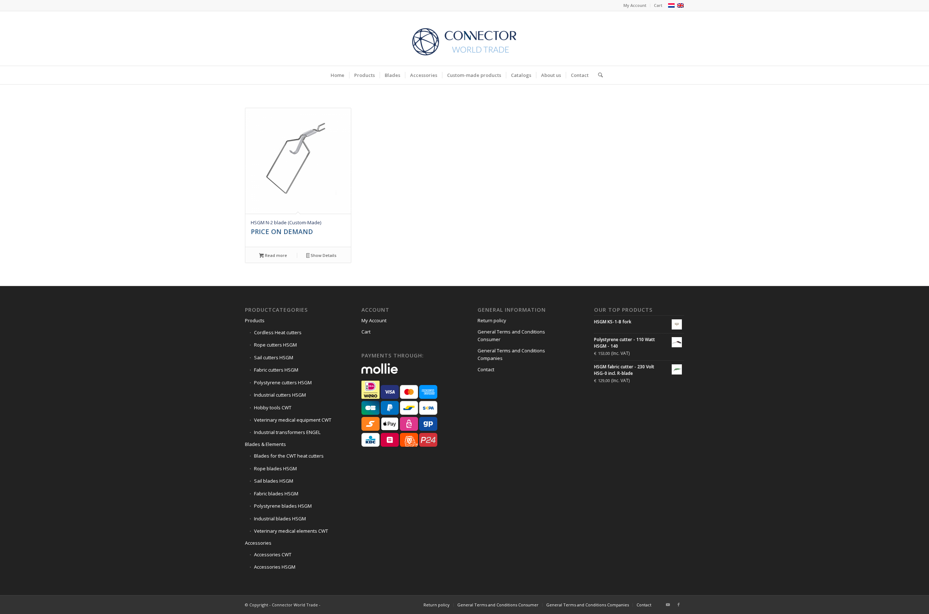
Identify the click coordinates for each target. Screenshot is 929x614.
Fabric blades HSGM (276, 493)
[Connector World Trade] (464, 38)
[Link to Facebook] (678, 604)
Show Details (323, 255)
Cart (658, 5)
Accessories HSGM (274, 567)
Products (255, 320)
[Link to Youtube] (667, 604)
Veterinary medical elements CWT (291, 531)
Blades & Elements (265, 444)
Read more (275, 255)
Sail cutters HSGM (273, 357)
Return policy (492, 320)
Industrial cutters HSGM (280, 395)
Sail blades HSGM (273, 481)
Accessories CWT (272, 554)
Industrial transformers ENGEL (287, 432)
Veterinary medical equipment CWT (292, 420)
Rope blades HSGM (275, 468)
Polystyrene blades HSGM (283, 506)
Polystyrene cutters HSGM (283, 382)
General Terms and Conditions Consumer (511, 335)
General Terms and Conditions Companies (511, 354)
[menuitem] (635, 5)
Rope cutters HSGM (275, 344)
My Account (634, 5)
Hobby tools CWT (272, 407)
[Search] (598, 75)
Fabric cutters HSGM (276, 370)
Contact (486, 369)
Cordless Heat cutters (278, 332)
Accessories (258, 543)
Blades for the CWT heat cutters (289, 456)
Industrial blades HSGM (280, 518)
